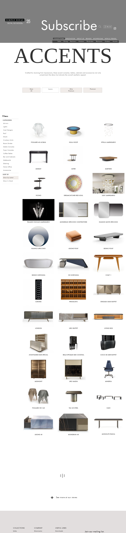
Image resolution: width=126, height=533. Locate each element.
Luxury (50, 89)
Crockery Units (8, 140)
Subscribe (69, 26)
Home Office (7, 167)
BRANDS (89, 38)
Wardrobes (90, 41)
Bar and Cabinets (9, 157)
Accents (115, 41)
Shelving (6, 163)
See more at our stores (66, 518)
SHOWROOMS (98, 38)
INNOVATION (70, 38)
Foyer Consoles (8, 150)
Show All (31, 90)
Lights (5, 126)
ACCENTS (63, 55)
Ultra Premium (71, 90)
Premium (93, 89)
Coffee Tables (8, 153)
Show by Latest (8, 177)
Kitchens (81, 41)
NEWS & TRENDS (110, 38)
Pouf (4, 133)
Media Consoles (8, 147)
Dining (66, 41)
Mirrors (5, 123)
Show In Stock (8, 181)
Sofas (59, 41)
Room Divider (8, 143)
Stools (5, 137)
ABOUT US (80, 38)
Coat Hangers (8, 130)
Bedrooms (99, 41)
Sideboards (7, 160)
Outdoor (107, 41)
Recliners (73, 41)
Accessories (7, 170)
